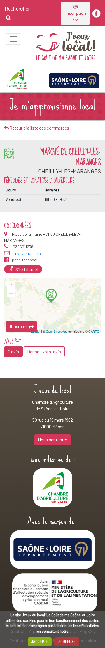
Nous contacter (52, 439)
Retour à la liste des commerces (39, 127)
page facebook (25, 259)
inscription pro (75, 16)
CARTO (93, 331)
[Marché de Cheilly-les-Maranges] (51, 296)
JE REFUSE (67, 641)
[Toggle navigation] (13, 39)
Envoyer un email (28, 253)
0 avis (13, 351)
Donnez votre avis (44, 351)
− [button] (11, 293)
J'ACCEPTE (39, 641)
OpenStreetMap (56, 331)
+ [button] (11, 285)
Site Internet (27, 269)
